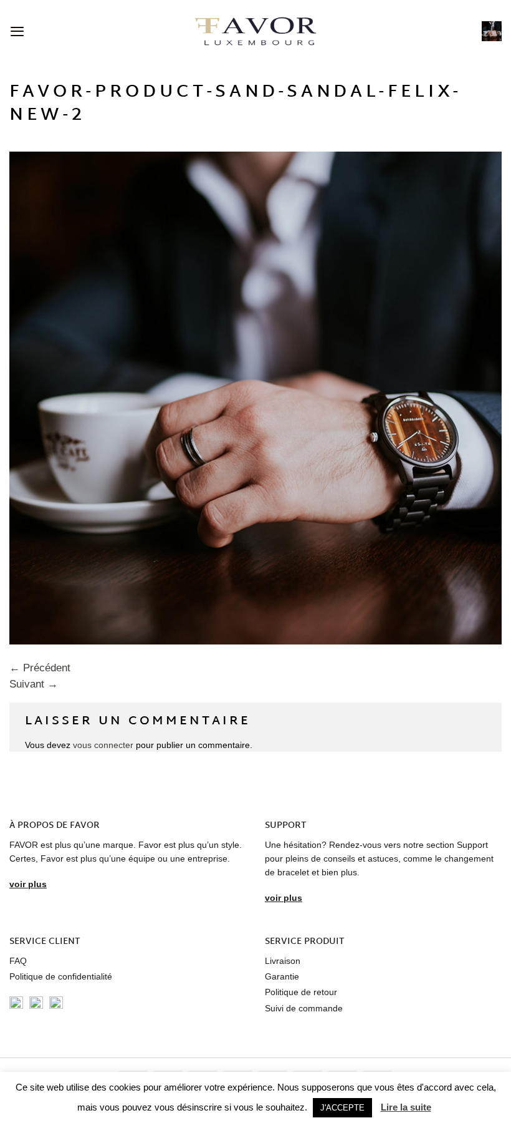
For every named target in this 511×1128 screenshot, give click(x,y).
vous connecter (103, 745)
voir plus (28, 884)
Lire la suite (406, 1107)
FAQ (18, 961)
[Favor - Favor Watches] (256, 31)
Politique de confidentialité (60, 976)
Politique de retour (301, 992)
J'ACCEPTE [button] (342, 1107)
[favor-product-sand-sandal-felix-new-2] (255, 397)
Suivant (33, 684)
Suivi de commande (304, 1008)
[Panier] (492, 31)
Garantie (282, 976)
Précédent (39, 668)
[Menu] (17, 31)
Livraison (282, 961)
